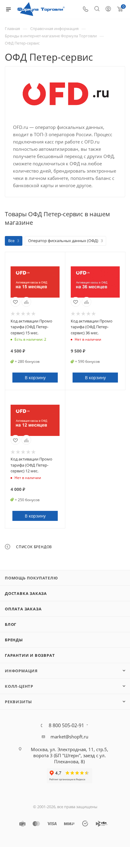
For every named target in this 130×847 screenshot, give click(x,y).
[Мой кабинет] (108, 9)
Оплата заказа (23, 609)
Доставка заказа (26, 593)
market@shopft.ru (69, 737)
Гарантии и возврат (30, 655)
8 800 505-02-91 (66, 725)
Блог (10, 624)
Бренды (14, 640)
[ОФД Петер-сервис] (65, 94)
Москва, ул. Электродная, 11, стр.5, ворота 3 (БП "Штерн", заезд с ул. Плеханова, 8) (69, 755)
